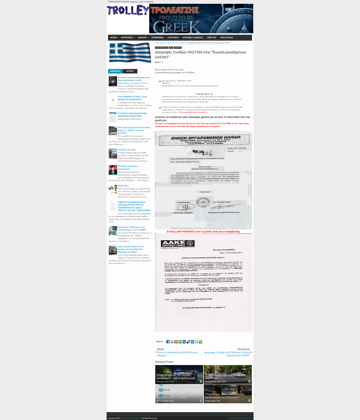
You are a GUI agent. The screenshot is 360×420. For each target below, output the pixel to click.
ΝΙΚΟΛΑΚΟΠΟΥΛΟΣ (162, 47)
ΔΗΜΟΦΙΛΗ (115, 71)
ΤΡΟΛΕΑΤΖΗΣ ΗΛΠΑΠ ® (130, 418)
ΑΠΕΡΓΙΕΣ (211, 38)
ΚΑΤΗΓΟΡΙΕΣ (127, 38)
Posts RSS (233, 418)
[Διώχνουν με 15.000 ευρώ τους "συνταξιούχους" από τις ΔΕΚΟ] (113, 235)
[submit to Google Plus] (176, 341)
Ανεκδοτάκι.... (124, 186)
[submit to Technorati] (200, 341)
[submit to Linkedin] (192, 341)
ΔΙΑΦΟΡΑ (142, 38)
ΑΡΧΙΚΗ (113, 38)
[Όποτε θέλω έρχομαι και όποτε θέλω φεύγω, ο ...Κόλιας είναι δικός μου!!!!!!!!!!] (113, 136)
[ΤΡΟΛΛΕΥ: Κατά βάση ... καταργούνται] (113, 174)
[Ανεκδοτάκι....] (113, 194)
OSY (162, 62)
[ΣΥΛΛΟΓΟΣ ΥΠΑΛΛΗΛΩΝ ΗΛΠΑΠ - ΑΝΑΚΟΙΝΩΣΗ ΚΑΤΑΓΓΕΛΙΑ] (113, 122)
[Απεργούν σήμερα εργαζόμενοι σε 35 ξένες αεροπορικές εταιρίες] (113, 86)
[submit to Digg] (184, 341)
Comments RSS (246, 418)
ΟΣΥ (171, 47)
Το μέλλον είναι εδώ (126, 150)
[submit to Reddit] (196, 341)
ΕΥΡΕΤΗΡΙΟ (173, 38)
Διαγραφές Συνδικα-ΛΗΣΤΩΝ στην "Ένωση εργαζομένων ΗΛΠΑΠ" (200, 54)
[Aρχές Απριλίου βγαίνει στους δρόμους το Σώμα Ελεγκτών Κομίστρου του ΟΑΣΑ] (113, 255)
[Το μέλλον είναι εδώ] (113, 158)
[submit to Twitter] (172, 341)
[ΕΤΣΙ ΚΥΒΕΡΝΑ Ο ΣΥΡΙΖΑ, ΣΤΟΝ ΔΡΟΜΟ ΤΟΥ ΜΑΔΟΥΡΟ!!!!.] (113, 103)
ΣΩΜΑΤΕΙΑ (177, 47)
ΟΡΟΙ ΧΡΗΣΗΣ (226, 38)
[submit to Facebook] (168, 341)
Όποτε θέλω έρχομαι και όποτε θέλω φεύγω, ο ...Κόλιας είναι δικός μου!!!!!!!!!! (134, 130)
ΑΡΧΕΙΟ (130, 71)
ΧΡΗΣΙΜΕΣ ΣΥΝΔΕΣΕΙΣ (193, 38)
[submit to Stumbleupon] (180, 341)
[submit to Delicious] (188, 341)
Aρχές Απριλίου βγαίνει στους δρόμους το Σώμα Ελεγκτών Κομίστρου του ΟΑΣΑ (131, 249)
